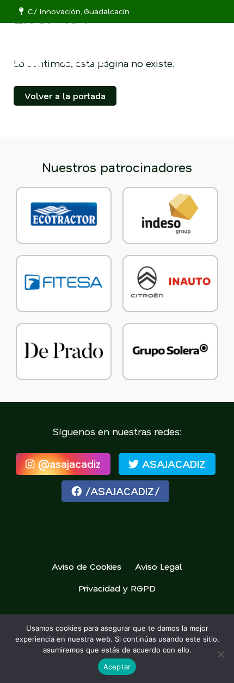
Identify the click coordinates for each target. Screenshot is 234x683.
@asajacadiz (68, 464)
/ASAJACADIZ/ (120, 491)
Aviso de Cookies (86, 566)
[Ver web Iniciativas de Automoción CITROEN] (170, 283)
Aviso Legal (158, 566)
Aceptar (117, 666)
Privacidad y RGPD (117, 588)
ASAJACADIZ (172, 464)
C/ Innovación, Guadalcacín (76, 11)
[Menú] (212, 42)
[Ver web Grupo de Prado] (64, 351)
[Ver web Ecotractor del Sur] (64, 215)
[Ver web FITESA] (64, 283)
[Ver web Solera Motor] (170, 351)
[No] (220, 654)
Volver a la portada (65, 95)
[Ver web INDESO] (170, 215)
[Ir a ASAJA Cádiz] (68, 49)
